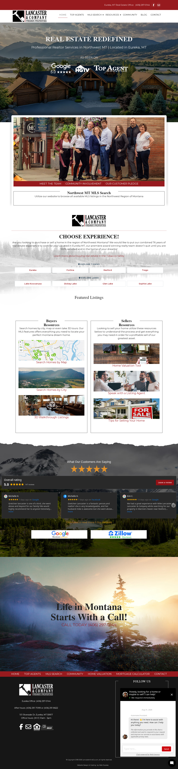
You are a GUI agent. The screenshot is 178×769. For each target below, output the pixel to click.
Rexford (108, 270)
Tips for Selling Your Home (126, 420)
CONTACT (160, 673)
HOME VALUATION (100, 673)
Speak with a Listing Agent (126, 393)
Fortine (70, 270)
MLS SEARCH (54, 673)
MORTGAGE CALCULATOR (133, 673)
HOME (15, 673)
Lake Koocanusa (33, 283)
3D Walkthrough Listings (51, 417)
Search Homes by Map (51, 362)
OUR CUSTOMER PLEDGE (122, 183)
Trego (145, 270)
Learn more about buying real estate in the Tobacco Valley (89, 255)
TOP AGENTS (32, 673)
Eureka (32, 270)
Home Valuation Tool (126, 365)
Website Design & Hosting (86, 765)
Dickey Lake (70, 283)
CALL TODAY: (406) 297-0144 (89, 624)
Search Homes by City (51, 389)
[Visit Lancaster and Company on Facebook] (153, 5)
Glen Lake (108, 283)
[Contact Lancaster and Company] (159, 5)
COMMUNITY (75, 673)
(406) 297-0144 (142, 5)
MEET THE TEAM (50, 183)
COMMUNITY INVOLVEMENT (83, 183)
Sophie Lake (145, 283)
